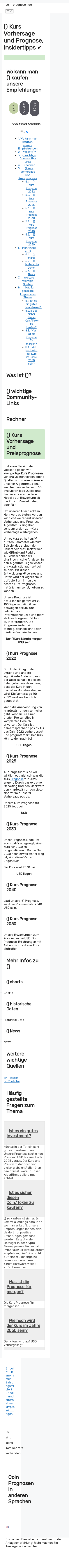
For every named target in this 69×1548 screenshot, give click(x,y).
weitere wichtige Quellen (28, 281)
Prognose (17, 779)
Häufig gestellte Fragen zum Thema (28, 292)
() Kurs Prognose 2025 (31, 199)
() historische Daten (32, 264)
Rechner (29, 165)
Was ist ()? (29, 152)
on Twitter (11, 1078)
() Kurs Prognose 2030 (31, 213)
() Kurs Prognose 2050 (31, 239)
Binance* (24, 108)
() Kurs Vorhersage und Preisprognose (27, 173)
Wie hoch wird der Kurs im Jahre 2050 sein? (31, 355)
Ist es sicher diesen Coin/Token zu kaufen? (32, 319)
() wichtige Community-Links (28, 158)
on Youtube (12, 1081)
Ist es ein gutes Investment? (33, 304)
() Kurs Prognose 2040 (31, 226)
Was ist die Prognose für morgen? (31, 337)
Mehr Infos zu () (29, 249)
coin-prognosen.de (19, 4)
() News (31, 272)
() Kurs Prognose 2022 (31, 186)
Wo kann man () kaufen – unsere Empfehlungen (28, 143)
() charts (31, 256)
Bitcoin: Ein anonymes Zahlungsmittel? (10, 1379)
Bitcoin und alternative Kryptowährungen (10, 1403)
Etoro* (14, 108)
